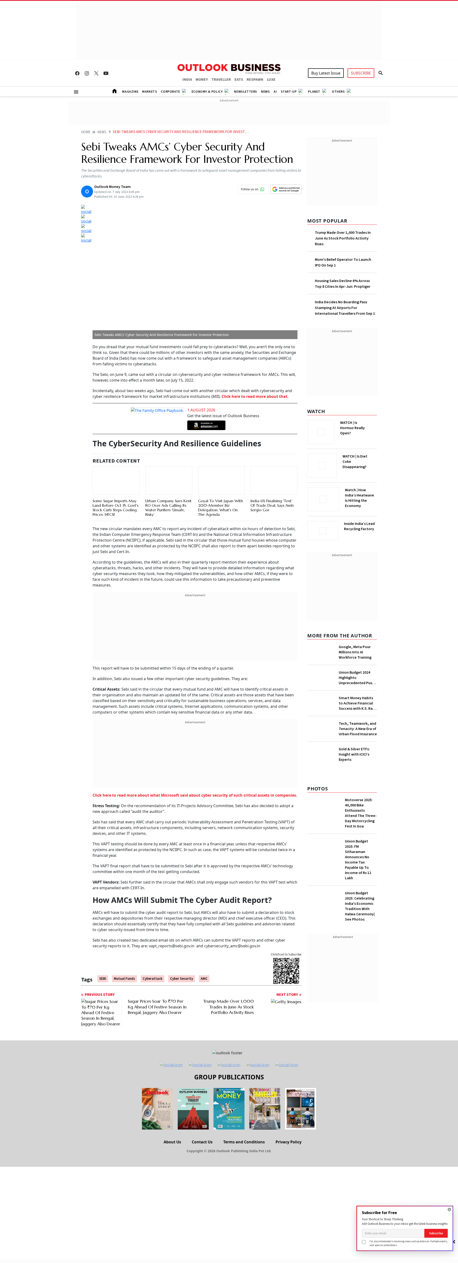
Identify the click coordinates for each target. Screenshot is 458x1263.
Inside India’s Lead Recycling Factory (359, 526)
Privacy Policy (289, 1142)
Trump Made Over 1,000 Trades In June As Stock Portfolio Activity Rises (343, 238)
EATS (238, 79)
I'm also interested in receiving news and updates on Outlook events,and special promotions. (409, 1243)
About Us (172, 1142)
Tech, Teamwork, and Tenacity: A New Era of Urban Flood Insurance (358, 729)
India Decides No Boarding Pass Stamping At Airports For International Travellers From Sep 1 (345, 307)
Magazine (130, 91)
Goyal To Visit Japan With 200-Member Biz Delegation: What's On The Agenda (220, 502)
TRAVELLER (221, 79)
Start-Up (289, 91)
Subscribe (436, 1233)
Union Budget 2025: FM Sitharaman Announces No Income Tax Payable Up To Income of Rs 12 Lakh (358, 860)
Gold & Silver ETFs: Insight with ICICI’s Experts (354, 754)
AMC (204, 979)
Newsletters (245, 91)
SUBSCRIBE (361, 73)
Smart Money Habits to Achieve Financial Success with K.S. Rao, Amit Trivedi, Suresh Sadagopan (357, 703)
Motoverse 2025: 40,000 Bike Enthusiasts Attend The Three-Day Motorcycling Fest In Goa (361, 813)
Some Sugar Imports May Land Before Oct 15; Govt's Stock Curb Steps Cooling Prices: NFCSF (115, 496)
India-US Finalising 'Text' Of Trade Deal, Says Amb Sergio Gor (272, 494)
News (265, 91)
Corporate (170, 91)
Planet (314, 91)
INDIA (187, 79)
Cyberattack (152, 979)
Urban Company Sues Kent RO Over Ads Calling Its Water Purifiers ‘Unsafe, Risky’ (168, 508)
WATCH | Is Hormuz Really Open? (352, 428)
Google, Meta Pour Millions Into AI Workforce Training (355, 652)
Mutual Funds (124, 979)
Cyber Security (181, 979)
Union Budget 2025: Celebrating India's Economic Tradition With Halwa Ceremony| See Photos (360, 906)
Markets (149, 91)
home (85, 132)
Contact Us (202, 1142)
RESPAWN (255, 79)
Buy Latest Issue (325, 73)
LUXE (271, 79)
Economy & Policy (207, 91)
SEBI (102, 979)
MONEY (202, 79)
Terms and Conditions (244, 1142)
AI (275, 91)
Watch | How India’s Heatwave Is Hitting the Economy (359, 497)
